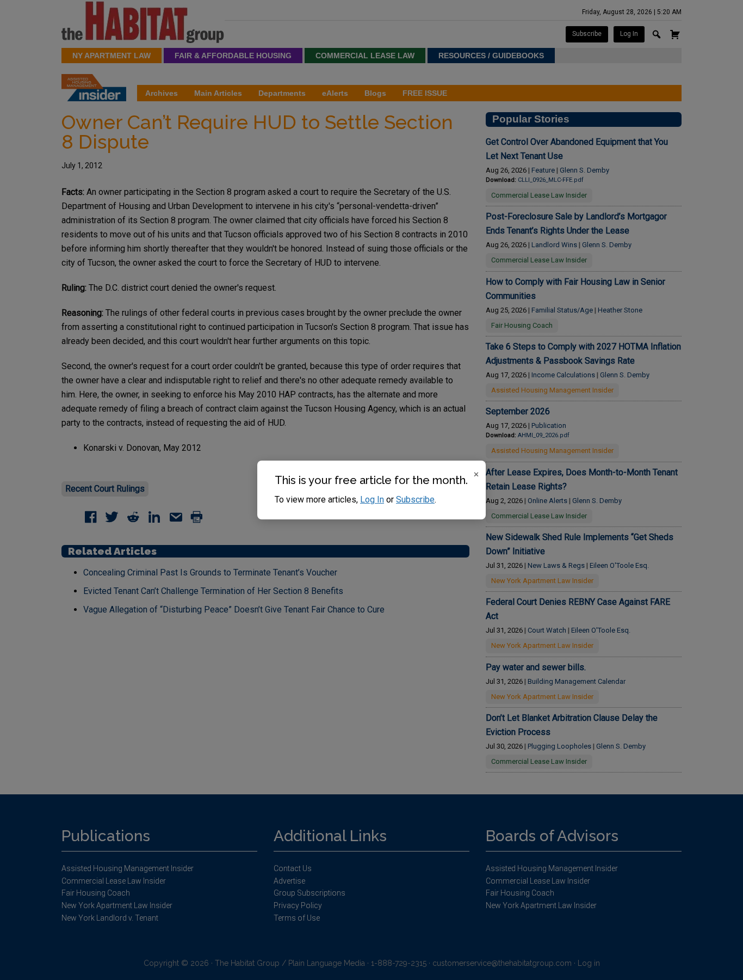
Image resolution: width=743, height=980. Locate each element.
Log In (372, 499)
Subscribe (415, 499)
